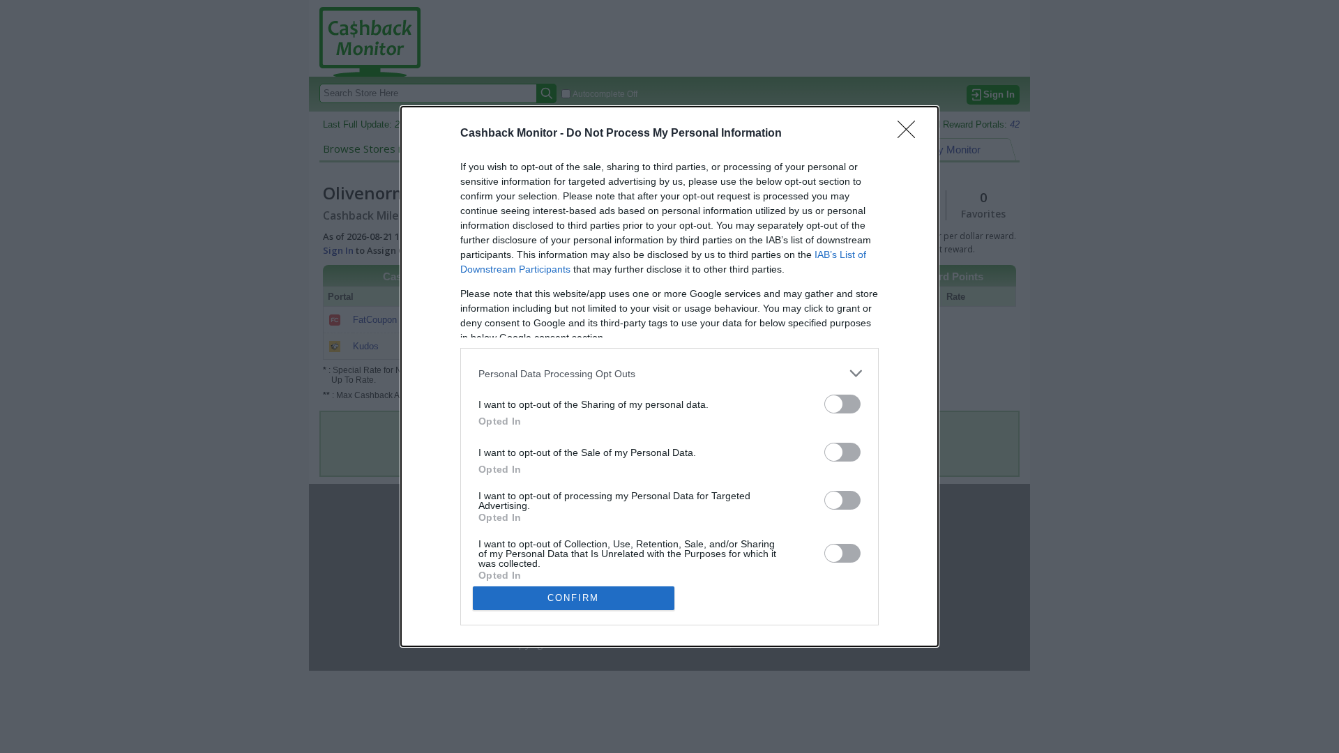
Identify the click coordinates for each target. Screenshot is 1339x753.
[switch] (842, 404)
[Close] (911, 134)
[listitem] (669, 373)
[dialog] (669, 376)
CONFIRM (573, 598)
